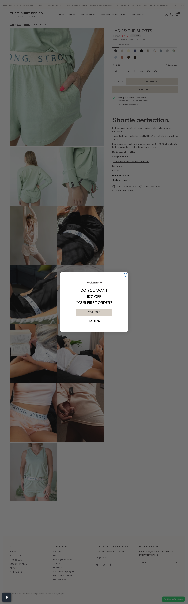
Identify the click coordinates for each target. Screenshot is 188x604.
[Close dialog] (125, 274)
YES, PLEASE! (94, 312)
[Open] (6, 597)
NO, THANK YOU (94, 321)
